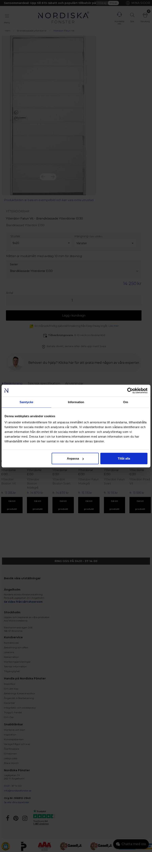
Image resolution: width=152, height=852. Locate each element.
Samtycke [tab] (26, 402)
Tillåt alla (124, 458)
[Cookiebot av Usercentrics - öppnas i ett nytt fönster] (130, 390)
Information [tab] (76, 402)
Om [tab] (125, 402)
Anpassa (73, 458)
